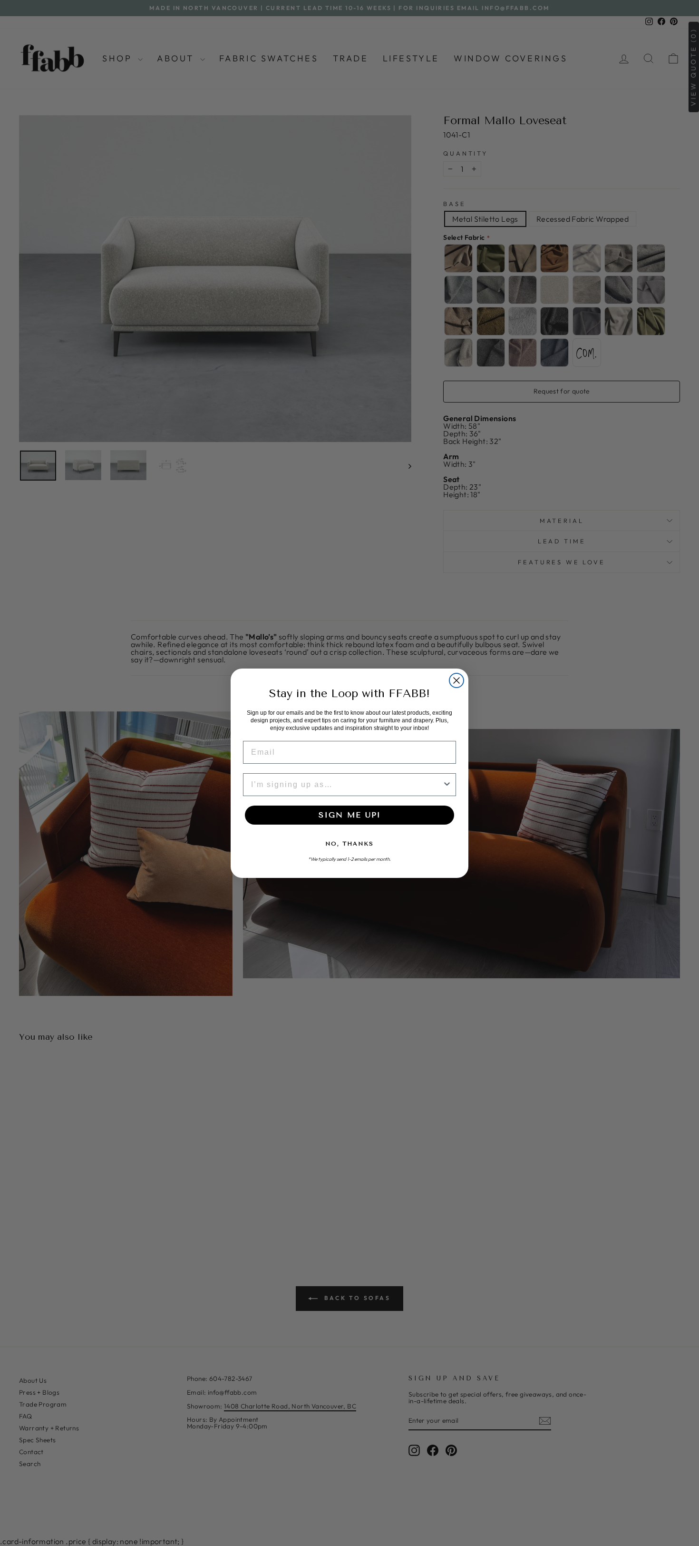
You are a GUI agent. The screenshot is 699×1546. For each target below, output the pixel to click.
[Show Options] (447, 785)
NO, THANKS (349, 843)
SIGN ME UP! (349, 814)
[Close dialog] (456, 680)
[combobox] (346, 785)
